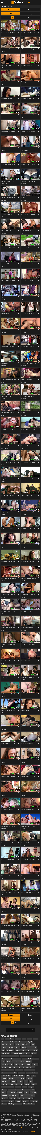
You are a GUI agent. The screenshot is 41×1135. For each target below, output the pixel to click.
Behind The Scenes (20, 1042)
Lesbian (4, 1078)
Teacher (18, 1101)
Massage (29, 1078)
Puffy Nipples (11, 1092)
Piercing (4, 1089)
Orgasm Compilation (7, 1087)
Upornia (3, 249)
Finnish (15, 1061)
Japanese (21, 1073)
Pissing (11, 1089)
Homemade (19, 1070)
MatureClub (4, 233)
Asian (35, 1039)
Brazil (27, 1044)
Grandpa (35, 1064)
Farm (36, 1058)
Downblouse (5, 1058)
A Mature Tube (20, 2)
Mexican (20, 1081)
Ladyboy (21, 1075)
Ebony (13, 1058)
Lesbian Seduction (14, 1078)
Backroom (5, 1042)
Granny (4, 1067)
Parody (24, 1087)
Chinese (10, 1047)
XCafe (22, 167)
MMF (11, 1084)
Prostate (24, 1089)
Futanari (28, 1061)
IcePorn (3, 547)
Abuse (33, 1131)
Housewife (5, 1073)
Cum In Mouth (5, 1053)
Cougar (18, 1050)
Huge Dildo (13, 1073)
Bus (33, 1044)
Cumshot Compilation (18, 1053)
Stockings (12, 1098)
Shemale (4, 1095)
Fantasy (30, 1058)
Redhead (19, 1092)
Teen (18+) (25, 1101)
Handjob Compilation (28, 1067)
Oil (22, 1084)
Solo (26, 1095)
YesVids (23, 283)
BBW (11, 1042)
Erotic (18, 1058)
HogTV (3, 117)
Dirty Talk (33, 1053)
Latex (28, 1075)
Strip (24, 1098)
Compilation (10, 1050)
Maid (22, 1078)
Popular (10, 10)
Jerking (15, 1075)
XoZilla (3, 299)
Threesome (34, 1101)
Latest (30, 10)
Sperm (32, 1095)
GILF (16, 1064)
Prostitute (32, 1089)
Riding (26, 1092)
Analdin (3, 415)
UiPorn (23, 316)
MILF (26, 1081)
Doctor (4, 1056)
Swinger (11, 1101)
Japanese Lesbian (32, 1073)
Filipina (9, 1061)
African (11, 1039)
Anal (24, 1039)
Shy (22, 1095)
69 (6, 1039)
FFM (3, 1061)
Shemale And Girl (13, 1095)
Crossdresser (26, 1050)
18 (2, 1039)
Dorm (16, 1056)
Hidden (11, 1070)
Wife (24, 1104)
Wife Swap (31, 1104)
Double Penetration (26, 1056)
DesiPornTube (25, 779)
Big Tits (11, 1044)
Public (3, 1092)
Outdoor (18, 1087)
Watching (11, 1104)
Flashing (21, 1061)
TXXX (22, 299)
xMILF (22, 134)
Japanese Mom (6, 1075)
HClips (23, 564)
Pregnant (17, 1089)
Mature (13, 1081)
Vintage (4, 1104)
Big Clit (30, 1042)
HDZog (3, 398)
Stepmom (4, 1098)
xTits (2, 283)
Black (17, 1044)
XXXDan (3, 216)
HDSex (3, 531)
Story (19, 1098)
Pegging (31, 1087)
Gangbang (5, 1064)
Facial (24, 1058)
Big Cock (4, 1044)
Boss (22, 1044)
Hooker (27, 1070)
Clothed (34, 1047)
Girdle (21, 1064)
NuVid (23, 729)
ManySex (3, 481)
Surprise (30, 1098)
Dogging (10, 1056)
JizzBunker (4, 183)
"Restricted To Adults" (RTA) (23, 1128)
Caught (4, 1047)
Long (30, 14)
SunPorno (4, 34)
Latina (33, 1075)
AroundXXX (4, 101)
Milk (31, 1081)
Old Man (27, 1084)
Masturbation (5, 1081)
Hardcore (4, 1070)
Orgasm (34, 1084)
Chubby (17, 1047)
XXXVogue (24, 117)
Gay (11, 1064)
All (11, 14)
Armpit (29, 1039)
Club (3, 1050)
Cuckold (34, 1050)
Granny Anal (11, 1067)
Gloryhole (27, 1064)
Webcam (18, 1104)
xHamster (3, 51)
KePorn (23, 663)
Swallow (4, 1101)
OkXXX (23, 580)
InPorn (3, 84)
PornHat (23, 34)
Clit (29, 1047)
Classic (24, 1047)
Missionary (5, 1084)
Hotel (32, 1070)
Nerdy (17, 1084)
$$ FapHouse (24, 150)
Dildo (27, 1053)
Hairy (18, 1067)
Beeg (22, 1010)
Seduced (33, 1092)
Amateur (18, 1039)
